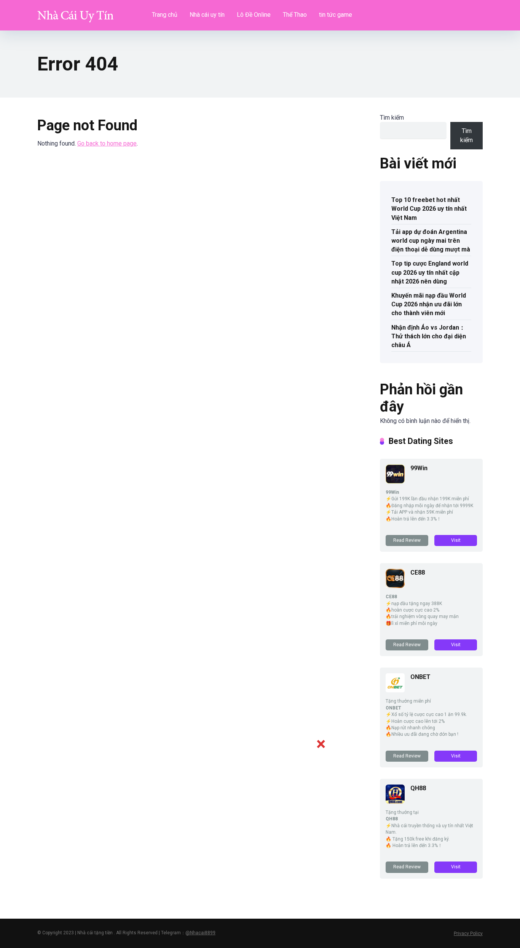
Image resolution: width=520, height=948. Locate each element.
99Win (418, 468)
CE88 (417, 572)
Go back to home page (107, 143)
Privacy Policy (468, 933)
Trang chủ (164, 14)
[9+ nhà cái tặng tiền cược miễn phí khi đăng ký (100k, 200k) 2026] (75, 12)
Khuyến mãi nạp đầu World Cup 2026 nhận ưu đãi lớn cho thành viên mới (428, 304)
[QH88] (395, 801)
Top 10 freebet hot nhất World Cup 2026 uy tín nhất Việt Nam (429, 208)
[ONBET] (395, 690)
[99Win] (395, 481)
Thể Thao (295, 14)
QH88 (418, 788)
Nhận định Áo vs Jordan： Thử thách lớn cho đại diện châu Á (428, 336)
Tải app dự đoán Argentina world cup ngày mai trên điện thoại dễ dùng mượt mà (430, 240)
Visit (456, 540)
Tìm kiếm (392, 117)
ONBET (420, 677)
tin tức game (335, 14)
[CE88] (395, 585)
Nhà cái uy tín (207, 14)
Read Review (407, 540)
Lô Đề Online (254, 14)
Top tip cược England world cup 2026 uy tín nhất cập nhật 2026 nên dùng (429, 272)
